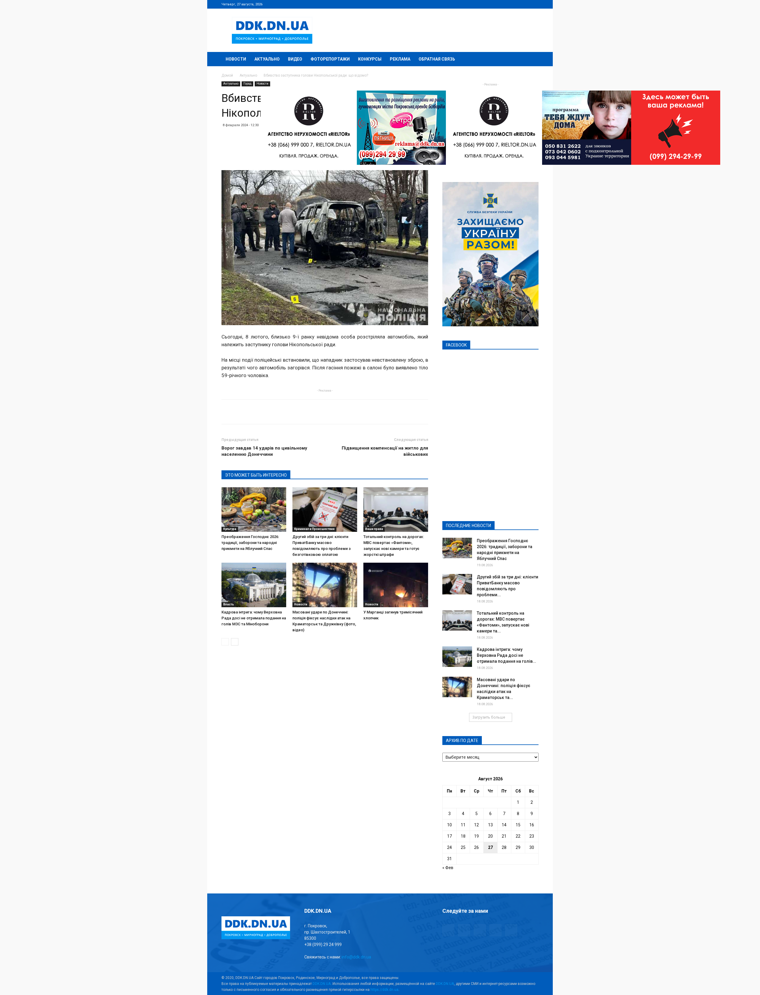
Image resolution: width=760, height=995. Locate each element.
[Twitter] (514, 4)
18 (463, 836)
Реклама (400, 59)
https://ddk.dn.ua (384, 990)
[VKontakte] (524, 4)
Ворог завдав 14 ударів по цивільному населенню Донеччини (264, 451)
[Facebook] (494, 4)
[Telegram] (504, 4)
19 (476, 836)
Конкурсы (369, 59)
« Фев (447, 867)
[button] (531, 59)
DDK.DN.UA (322, 984)
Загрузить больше (488, 717)
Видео (295, 59)
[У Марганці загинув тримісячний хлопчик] (395, 585)
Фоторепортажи (330, 59)
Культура (229, 529)
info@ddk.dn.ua (356, 957)
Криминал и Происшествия (314, 529)
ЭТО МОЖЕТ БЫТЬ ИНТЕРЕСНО (256, 475)
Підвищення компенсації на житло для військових (385, 451)
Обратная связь (437, 59)
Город (247, 83)
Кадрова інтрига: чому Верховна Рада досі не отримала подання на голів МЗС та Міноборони (253, 618)
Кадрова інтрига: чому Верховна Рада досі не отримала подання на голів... (506, 655)
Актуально (267, 59)
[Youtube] (534, 4)
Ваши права (374, 529)
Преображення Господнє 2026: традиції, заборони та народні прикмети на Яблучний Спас (250, 542)
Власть (228, 604)
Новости (236, 59)
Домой (227, 75)
